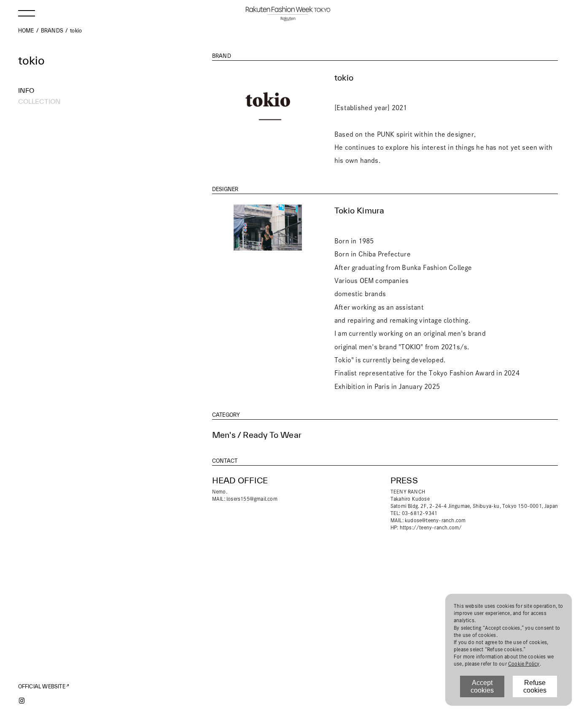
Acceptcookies (482, 686)
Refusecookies (534, 686)
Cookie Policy (524, 663)
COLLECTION (39, 101)
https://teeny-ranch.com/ (431, 527)
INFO (26, 90)
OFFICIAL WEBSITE (41, 686)
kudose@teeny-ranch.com (435, 520)
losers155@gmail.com (251, 498)
